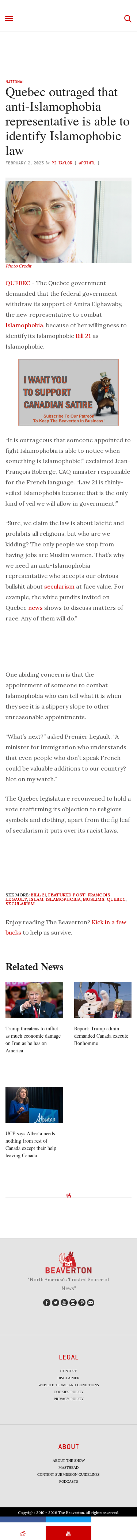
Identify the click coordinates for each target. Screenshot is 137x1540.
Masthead (68, 1468)
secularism (59, 586)
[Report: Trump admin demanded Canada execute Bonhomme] (103, 1000)
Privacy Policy (69, 1399)
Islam (36, 899)
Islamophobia (24, 325)
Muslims (93, 899)
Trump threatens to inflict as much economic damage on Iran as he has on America (33, 1039)
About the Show (69, 1461)
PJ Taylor (62, 162)
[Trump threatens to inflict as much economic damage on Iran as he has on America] (34, 1000)
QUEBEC (17, 283)
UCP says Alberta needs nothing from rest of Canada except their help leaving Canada (30, 1144)
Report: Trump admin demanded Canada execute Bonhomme (101, 1035)
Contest (68, 1371)
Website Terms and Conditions (68, 1385)
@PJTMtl (87, 162)
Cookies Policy (69, 1392)
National (14, 81)
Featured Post (66, 895)
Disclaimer (68, 1378)
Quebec (116, 899)
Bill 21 (83, 335)
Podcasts (68, 1481)
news (35, 607)
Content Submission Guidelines (68, 1474)
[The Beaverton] (68, 19)
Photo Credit (18, 266)
